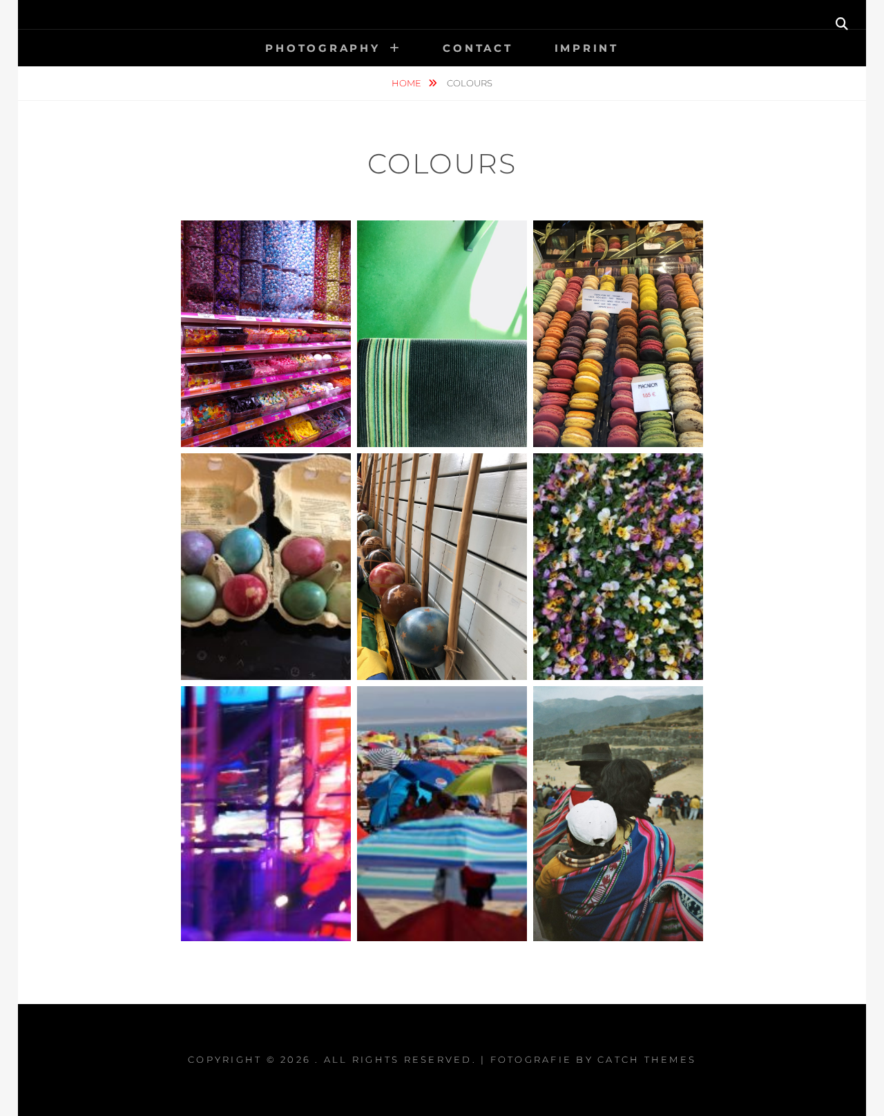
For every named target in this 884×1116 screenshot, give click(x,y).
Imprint (587, 48)
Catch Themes (646, 1059)
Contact (477, 48)
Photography (322, 48)
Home (407, 82)
